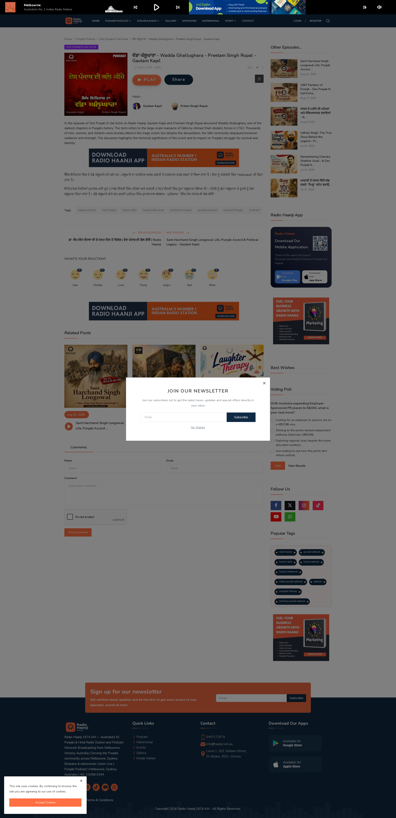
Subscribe (241, 417)
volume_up (379, 7)
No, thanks (198, 427)
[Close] (264, 383)
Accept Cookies (45, 802)
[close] (81, 780)
